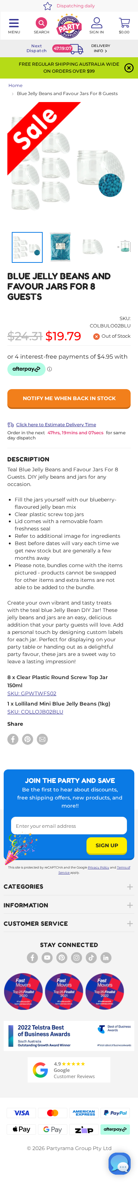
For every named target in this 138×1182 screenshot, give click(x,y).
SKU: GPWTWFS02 (31, 693)
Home (15, 85)
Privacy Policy (98, 867)
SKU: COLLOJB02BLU (35, 711)
